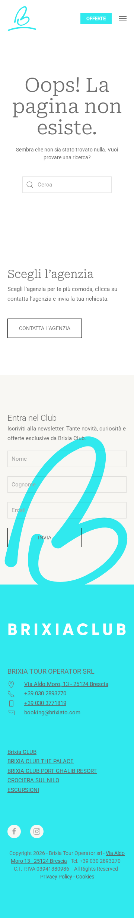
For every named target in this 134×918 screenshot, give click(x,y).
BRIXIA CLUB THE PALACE (40, 761)
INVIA (44, 538)
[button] (123, 19)
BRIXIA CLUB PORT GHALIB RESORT (52, 771)
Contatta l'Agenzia (44, 328)
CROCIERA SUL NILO (33, 780)
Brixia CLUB (21, 752)
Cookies (85, 877)
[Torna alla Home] (21, 19)
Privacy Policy (56, 877)
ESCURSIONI (23, 790)
